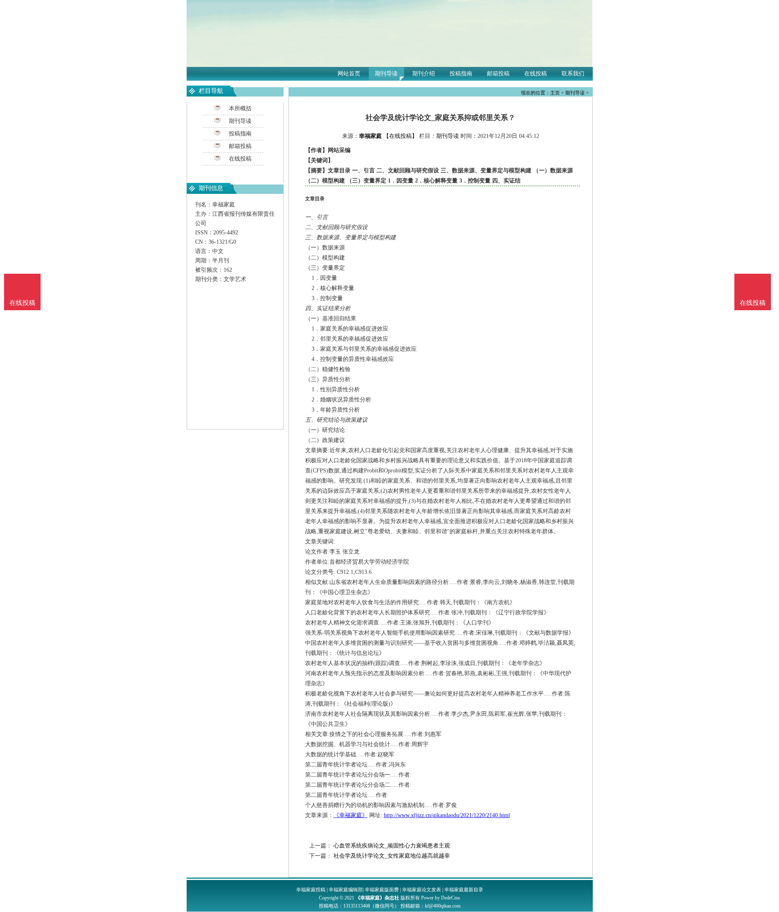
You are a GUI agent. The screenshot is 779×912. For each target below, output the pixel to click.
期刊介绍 (423, 74)
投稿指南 (461, 74)
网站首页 (349, 74)
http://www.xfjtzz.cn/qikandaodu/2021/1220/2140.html (447, 815)
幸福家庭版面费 (382, 890)
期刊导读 (386, 74)
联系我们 (573, 74)
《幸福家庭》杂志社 (377, 898)
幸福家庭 (370, 136)
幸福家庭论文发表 (421, 890)
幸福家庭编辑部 (346, 890)
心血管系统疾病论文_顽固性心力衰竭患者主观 (391, 846)
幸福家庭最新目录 (463, 890)
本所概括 (240, 108)
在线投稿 (535, 74)
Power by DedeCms (440, 898)
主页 (555, 93)
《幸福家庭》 (351, 815)
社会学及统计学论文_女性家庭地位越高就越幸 (391, 856)
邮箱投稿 (498, 74)
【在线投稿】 (400, 136)
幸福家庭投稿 (310, 890)
